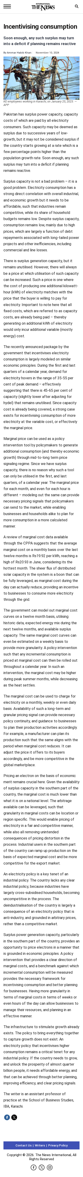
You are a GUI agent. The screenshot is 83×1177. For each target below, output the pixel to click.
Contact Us (23, 1145)
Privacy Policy (58, 1145)
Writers (40, 1145)
